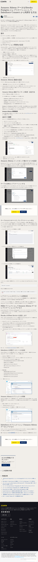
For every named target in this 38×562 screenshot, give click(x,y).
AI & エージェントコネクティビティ (23, 526)
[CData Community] (9, 512)
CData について (31, 521)
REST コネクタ (3, 529)
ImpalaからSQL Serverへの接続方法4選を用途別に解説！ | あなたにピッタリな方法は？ (18, 491)
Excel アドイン (3, 530)
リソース (2, 544)
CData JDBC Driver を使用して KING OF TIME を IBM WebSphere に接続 (15, 489)
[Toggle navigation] (10, 1)
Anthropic (12, 539)
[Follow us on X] (35, 16)
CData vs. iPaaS (22, 529)
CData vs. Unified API (22, 531)
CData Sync (12, 521)
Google (11, 542)
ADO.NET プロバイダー (4, 524)
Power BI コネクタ (4, 532)
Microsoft (11, 544)
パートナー (30, 529)
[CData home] (4, 1)
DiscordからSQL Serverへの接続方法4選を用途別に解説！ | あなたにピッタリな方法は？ (18, 492)
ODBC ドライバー (4, 521)
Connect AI (12, 522)
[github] (7, 512)
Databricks (12, 541)
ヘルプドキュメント (28, 113)
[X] (3, 512)
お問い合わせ (33, 1)
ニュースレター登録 (4, 545)
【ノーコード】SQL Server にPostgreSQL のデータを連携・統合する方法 (16, 487)
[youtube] (5, 512)
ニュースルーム (31, 524)
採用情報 (30, 530)
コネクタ (20, 521)
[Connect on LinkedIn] (36, 16)
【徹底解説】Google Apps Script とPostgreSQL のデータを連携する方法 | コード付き (18, 494)
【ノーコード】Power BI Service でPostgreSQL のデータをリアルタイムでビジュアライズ (19, 485)
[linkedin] (2, 512)
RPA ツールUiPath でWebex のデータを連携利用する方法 (13, 496)
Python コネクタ (3, 526)
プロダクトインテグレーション (23, 523)
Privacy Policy (17, 556)
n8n (11, 545)
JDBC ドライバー (4, 522)
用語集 (2, 547)
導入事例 (2, 541)
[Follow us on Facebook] (33, 16)
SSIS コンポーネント (13, 524)
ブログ (2, 542)
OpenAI (11, 547)
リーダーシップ (31, 527)
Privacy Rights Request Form (19, 557)
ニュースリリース (31, 522)
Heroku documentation (12, 347)
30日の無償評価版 (11, 432)
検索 (28, 1)
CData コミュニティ (4, 539)
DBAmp (11, 526)
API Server (2, 527)
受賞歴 (30, 526)
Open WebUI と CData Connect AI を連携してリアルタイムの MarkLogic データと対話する (19, 481)
